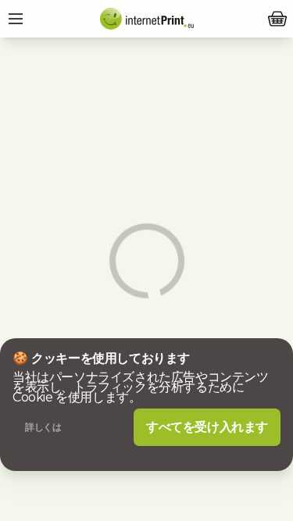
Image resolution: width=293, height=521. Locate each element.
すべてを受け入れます (207, 426)
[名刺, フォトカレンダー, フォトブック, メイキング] (147, 18)
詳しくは (43, 427)
